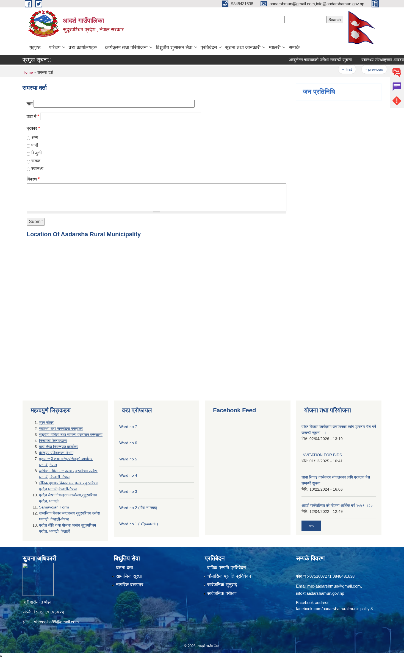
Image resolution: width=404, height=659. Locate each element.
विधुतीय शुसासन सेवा (174, 47)
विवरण (33, 179)
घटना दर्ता (124, 567)
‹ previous (364, 69)
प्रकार (33, 128)
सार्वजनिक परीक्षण (221, 593)
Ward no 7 (128, 426)
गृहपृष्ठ (35, 47)
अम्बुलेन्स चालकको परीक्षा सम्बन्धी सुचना (310, 59)
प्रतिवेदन (209, 47)
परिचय (54, 47)
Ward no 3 (128, 491)
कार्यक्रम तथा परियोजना (126, 47)
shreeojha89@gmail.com (56, 621)
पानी (34, 145)
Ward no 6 (128, 443)
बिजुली (36, 153)
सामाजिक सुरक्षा (129, 576)
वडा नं (33, 116)
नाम (29, 103)
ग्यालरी (275, 47)
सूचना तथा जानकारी (243, 47)
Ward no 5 (128, 459)
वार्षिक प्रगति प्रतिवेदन (226, 567)
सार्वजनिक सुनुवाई (222, 584)
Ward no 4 (128, 475)
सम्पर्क (294, 47)
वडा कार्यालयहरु (83, 47)
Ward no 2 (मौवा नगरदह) (138, 507)
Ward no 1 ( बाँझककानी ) (138, 524)
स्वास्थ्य (37, 168)
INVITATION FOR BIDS (321, 455)
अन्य (34, 137)
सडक (35, 161)
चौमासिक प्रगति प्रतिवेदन (229, 576)
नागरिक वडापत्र (129, 584)
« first (337, 69)
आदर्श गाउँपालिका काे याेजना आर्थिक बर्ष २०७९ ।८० (337, 505)
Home (28, 72)
